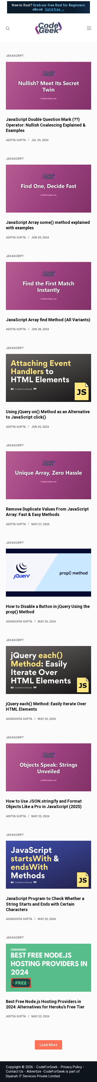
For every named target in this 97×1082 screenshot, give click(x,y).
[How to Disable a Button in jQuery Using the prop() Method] (48, 573)
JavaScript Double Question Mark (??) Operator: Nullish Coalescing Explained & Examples (46, 125)
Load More (48, 1045)
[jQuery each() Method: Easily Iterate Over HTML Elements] (48, 670)
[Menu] (89, 28)
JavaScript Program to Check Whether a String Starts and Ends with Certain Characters (45, 904)
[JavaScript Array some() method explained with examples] (48, 189)
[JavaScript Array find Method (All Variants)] (48, 286)
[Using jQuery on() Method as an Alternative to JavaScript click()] (48, 378)
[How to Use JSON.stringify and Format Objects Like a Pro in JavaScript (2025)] (48, 767)
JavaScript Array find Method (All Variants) (48, 319)
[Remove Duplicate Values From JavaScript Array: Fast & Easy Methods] (48, 475)
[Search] (7, 28)
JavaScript (15, 55)
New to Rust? (48, 7)
